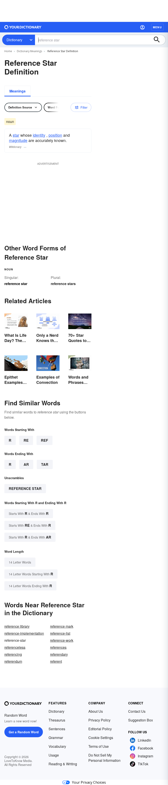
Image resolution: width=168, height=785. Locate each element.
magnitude (18, 140)
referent (56, 661)
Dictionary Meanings (29, 51)
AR (26, 464)
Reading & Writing (63, 763)
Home (8, 51)
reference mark (61, 626)
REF (44, 440)
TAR (44, 464)
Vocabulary (57, 746)
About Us (95, 711)
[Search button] (158, 40)
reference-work (61, 640)
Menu (157, 27)
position (55, 135)
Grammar (56, 737)
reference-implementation (24, 633)
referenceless (14, 647)
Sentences (57, 728)
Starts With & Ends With (29, 513)
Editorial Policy (100, 728)
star (16, 135)
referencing (13, 654)
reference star (25, 488)
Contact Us (136, 711)
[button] (142, 27)
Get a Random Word (24, 732)
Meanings (17, 91)
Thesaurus (57, 720)
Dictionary (14, 39)
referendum (13, 661)
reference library (17, 626)
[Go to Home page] (23, 27)
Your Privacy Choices (89, 782)
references (58, 647)
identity (39, 135)
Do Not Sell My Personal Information (104, 758)
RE (26, 440)
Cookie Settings (100, 737)
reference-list (60, 633)
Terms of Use (98, 746)
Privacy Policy (99, 720)
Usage (54, 755)
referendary (59, 654)
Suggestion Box (140, 720)
